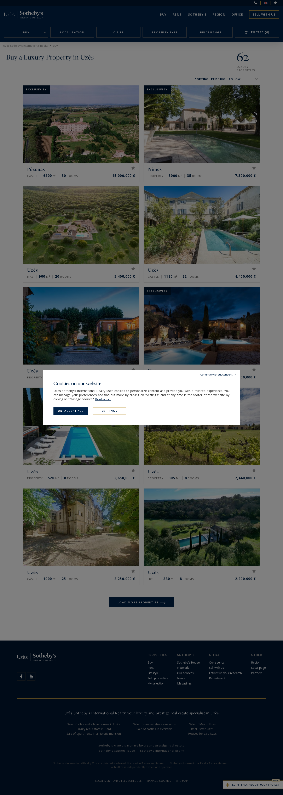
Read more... (103, 399)
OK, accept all (70, 411)
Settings (109, 411)
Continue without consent (216, 374)
